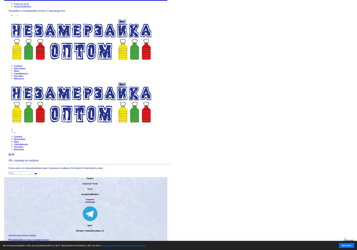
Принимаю (346, 245)
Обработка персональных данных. (22, 235)
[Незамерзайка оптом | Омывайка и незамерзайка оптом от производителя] (81, 61)
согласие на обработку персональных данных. (124, 245)
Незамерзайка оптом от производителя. (29, 239)
